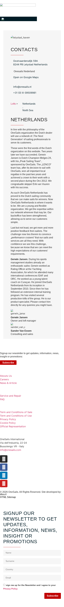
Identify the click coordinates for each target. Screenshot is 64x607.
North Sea (27, 110)
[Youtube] (3, 483)
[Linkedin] (3, 475)
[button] (18, 19)
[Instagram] (3, 459)
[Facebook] (3, 467)
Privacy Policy (10, 589)
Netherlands (28, 104)
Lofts (13, 104)
